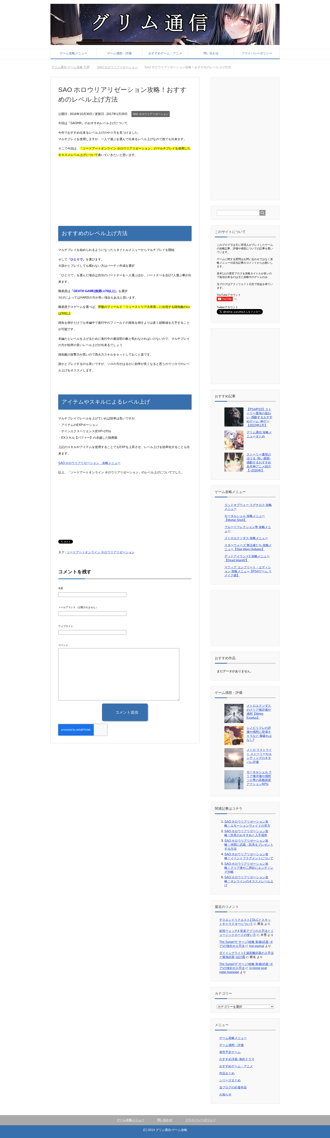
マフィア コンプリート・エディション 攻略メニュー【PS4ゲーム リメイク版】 (248, 571)
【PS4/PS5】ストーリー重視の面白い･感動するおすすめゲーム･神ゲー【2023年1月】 (260, 417)
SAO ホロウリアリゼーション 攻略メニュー (89, 463)
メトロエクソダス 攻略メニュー (246, 538)
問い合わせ (211, 53)
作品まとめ (227, 1073)
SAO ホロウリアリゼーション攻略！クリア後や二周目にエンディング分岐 (248, 867)
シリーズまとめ (230, 1080)
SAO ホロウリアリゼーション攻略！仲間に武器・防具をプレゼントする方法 (248, 844)
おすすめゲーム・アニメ (165, 53)
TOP (72, 67)
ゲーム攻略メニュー (73, 53)
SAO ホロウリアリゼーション (150, 114)
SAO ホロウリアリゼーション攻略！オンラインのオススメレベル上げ (248, 881)
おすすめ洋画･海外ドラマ (236, 1059)
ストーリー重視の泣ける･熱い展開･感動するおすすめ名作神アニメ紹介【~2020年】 (259, 462)
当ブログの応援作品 (233, 1087)
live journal (256, 946)
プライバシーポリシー (257, 53)
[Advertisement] (125, 187)
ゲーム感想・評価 (119, 53)
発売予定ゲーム (230, 1052)
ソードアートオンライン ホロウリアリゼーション (101, 552)
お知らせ (225, 1094)
